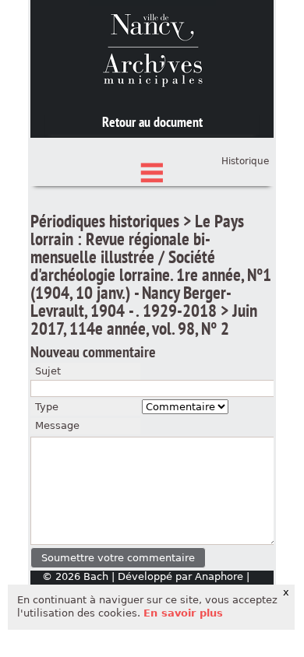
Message (57, 425)
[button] (118, 557)
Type (46, 407)
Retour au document (152, 122)
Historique (245, 161)
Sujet (48, 371)
